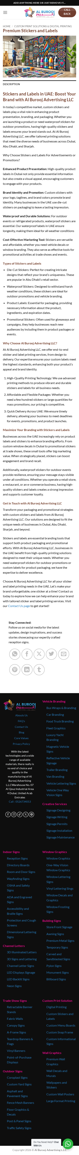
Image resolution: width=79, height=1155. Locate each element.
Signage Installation (59, 830)
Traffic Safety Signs (19, 1128)
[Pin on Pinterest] (14, 669)
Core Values (21, 738)
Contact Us (21, 726)
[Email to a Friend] (63, 654)
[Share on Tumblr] (39, 669)
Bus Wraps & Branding (61, 708)
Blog (21, 732)
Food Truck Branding (60, 721)
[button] (5, 12)
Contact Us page (19, 606)
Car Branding (55, 714)
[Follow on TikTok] (19, 814)
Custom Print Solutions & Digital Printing (43, 26)
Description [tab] (11, 84)
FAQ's (21, 721)
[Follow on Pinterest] (31, 814)
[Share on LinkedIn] (27, 669)
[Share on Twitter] (51, 654)
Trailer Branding (56, 770)
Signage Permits (56, 824)
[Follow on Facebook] (8, 814)
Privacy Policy (21, 743)
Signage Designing (58, 810)
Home (7, 26)
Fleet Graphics (56, 728)
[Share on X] (39, 654)
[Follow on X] (25, 814)
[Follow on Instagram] (13, 814)
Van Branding (55, 776)
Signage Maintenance (60, 837)
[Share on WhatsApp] (14, 654)
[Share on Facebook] (27, 654)
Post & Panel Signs (19, 1121)
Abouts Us (21, 715)
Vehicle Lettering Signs (61, 783)
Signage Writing (56, 817)
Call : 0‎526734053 (20, 801)
